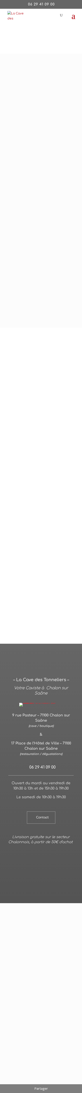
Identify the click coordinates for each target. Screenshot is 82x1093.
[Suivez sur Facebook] (41, 888)
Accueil (8, 58)
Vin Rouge (39, 58)
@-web (38, 864)
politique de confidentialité (31, 869)
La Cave (23, 58)
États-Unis (17, 450)
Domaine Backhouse (46, 444)
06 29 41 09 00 (41, 4)
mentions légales (58, 864)
